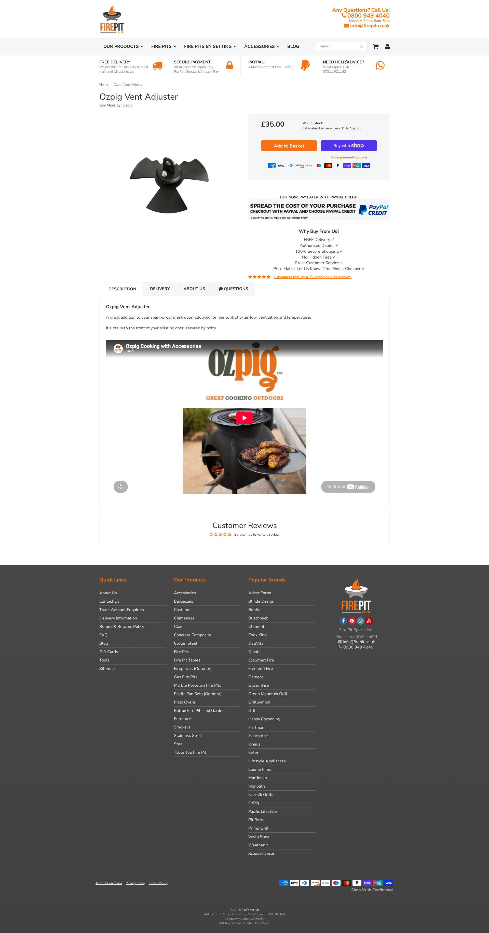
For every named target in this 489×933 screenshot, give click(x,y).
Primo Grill (258, 828)
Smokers (182, 727)
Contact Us (109, 601)
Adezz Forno (259, 593)
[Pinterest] (352, 621)
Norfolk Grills (260, 794)
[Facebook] (343, 621)
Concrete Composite (192, 635)
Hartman (256, 727)
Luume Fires (259, 769)
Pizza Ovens (185, 702)
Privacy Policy (135, 883)
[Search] (361, 47)
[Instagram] (360, 621)
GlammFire (258, 685)
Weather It (258, 845)
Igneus (254, 744)
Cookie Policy (158, 883)
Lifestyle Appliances (267, 761)
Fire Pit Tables (187, 660)
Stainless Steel (188, 735)
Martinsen (257, 778)
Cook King (257, 635)
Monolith (256, 786)
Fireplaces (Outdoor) (193, 668)
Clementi (256, 626)
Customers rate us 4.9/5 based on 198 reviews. (312, 277)
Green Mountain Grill (267, 694)
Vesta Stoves (260, 837)
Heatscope (258, 736)
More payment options (349, 157)
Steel (179, 744)
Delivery (160, 289)
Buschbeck (258, 618)
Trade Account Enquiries (121, 610)
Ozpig (128, 105)
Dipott (254, 652)
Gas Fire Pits (185, 677)
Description (122, 289)
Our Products (121, 46)
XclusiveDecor (261, 853)
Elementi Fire (260, 668)
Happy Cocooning (264, 719)
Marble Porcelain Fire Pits (197, 685)
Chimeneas (184, 618)
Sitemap (107, 668)
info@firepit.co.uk (370, 25)
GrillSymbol (259, 702)
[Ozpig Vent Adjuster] (170, 180)
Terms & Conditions (109, 883)
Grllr (252, 710)
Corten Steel (185, 643)
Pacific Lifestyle (262, 811)
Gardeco (256, 677)
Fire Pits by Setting (208, 46)
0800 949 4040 (368, 16)
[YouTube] (369, 621)
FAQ (103, 635)
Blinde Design (261, 601)
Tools (104, 660)
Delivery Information (118, 618)
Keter (253, 752)
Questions (235, 289)
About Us (194, 289)
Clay (178, 626)
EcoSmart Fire (261, 660)
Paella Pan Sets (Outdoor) (198, 694)
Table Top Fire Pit (190, 752)
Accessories (259, 46)
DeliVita (255, 643)
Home (103, 84)
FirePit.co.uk (250, 910)
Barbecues (183, 601)
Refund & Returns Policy (121, 626)
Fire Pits (161, 46)
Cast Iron (182, 610)
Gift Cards (108, 652)
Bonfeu (255, 610)
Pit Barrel (257, 820)
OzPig (253, 803)
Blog (293, 46)
